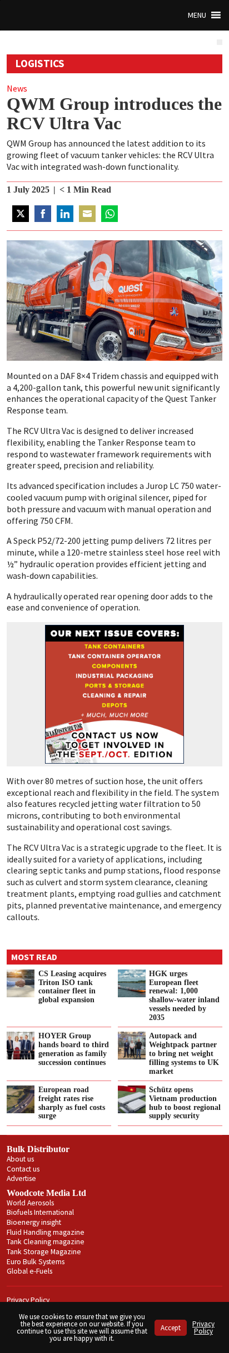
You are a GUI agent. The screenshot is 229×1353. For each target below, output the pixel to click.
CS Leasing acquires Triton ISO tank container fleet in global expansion (72, 986)
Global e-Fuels (29, 1271)
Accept (171, 1327)
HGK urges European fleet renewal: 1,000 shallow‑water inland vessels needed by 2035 (184, 995)
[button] (197, 15)
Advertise (21, 1178)
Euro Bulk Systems (35, 1261)
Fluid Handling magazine (45, 1232)
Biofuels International (40, 1212)
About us (20, 1159)
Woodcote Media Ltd (46, 1193)
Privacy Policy (28, 1300)
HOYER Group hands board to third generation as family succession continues (73, 1049)
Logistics (40, 63)
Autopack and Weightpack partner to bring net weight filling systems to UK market (184, 1053)
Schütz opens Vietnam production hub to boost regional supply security (185, 1102)
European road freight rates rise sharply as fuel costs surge (71, 1102)
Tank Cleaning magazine (45, 1241)
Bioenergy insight (34, 1222)
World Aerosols (30, 1203)
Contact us (23, 1169)
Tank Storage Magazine (44, 1251)
